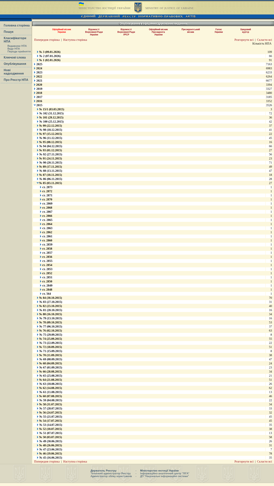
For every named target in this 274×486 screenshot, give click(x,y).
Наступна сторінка (75, 39)
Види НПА (13, 48)
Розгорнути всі (243, 39)
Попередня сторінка (47, 39)
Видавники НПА (17, 46)
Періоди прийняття (19, 51)
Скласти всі (264, 39)
